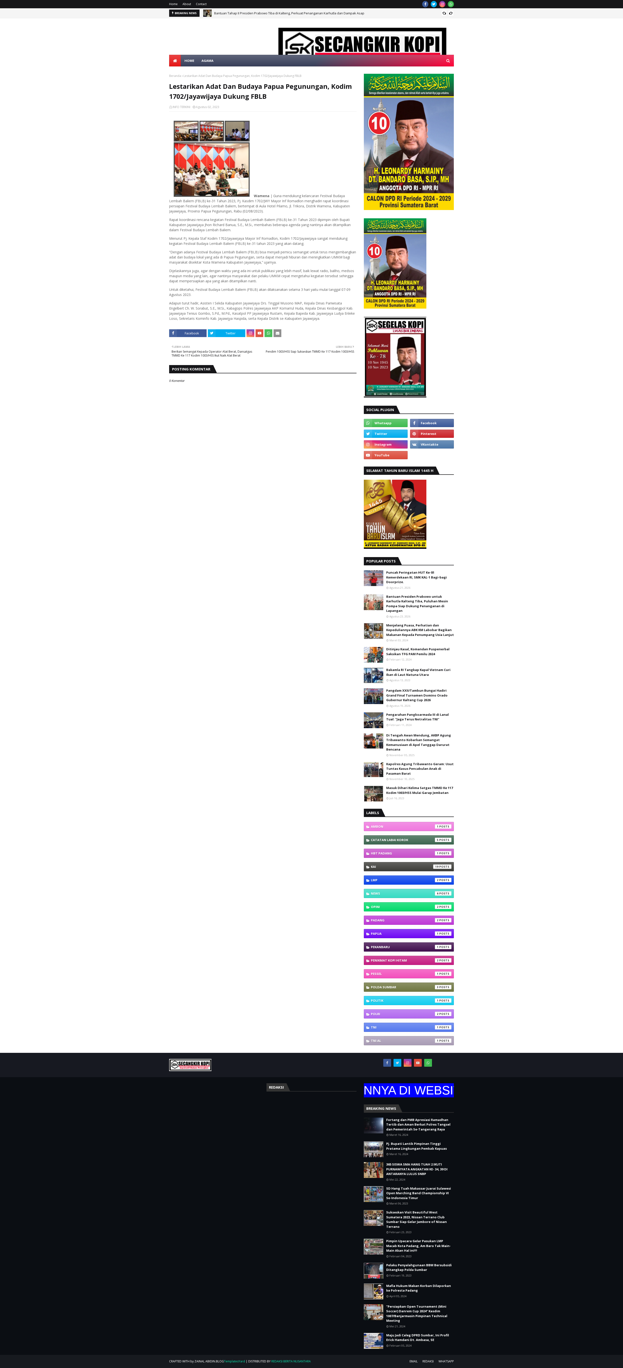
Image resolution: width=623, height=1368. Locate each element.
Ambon (405, 826)
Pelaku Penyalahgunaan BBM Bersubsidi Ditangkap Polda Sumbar (419, 1267)
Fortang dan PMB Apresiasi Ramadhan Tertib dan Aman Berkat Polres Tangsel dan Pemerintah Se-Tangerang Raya (418, 1124)
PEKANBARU (405, 947)
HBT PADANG (405, 853)
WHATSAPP (446, 1361)
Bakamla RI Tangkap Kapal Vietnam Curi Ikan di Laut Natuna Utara (418, 672)
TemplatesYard (234, 1361)
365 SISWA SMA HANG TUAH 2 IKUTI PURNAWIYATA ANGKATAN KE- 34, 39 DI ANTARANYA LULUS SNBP (417, 1169)
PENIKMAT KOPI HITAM (405, 960)
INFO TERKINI (181, 107)
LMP (405, 880)
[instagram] (442, 4)
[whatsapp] (451, 4)
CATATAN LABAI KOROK (405, 840)
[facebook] (425, 4)
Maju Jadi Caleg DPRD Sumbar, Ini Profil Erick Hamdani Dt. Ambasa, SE (417, 1337)
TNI (405, 1027)
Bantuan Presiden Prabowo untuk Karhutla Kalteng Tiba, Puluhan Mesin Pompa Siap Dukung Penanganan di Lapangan (302, 13)
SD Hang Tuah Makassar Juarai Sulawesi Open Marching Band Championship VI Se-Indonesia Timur (418, 1193)
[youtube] (386, 455)
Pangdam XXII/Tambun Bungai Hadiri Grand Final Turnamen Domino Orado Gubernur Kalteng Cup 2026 (417, 695)
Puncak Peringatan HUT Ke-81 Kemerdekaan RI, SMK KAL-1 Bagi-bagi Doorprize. (416, 577)
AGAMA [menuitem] (207, 60)
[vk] (432, 444)
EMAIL (414, 1361)
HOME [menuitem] (189, 60)
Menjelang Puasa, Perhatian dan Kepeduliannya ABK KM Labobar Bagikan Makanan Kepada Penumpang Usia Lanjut (420, 630)
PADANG (405, 920)
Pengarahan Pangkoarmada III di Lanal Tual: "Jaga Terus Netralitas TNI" (417, 717)
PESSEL (405, 974)
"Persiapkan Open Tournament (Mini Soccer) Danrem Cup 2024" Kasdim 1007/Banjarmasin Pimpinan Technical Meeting (416, 1313)
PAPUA (405, 933)
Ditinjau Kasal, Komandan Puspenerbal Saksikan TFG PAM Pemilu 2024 (417, 651)
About (187, 4)
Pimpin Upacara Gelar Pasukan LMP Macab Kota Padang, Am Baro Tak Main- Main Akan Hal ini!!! (418, 1246)
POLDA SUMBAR (405, 987)
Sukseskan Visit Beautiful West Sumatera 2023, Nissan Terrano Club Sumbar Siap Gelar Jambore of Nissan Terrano (416, 1219)
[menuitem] (175, 60)
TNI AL (405, 1040)
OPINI (405, 907)
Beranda (175, 76)
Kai (405, 866)
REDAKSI (428, 1361)
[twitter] (434, 4)
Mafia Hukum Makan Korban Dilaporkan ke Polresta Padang (418, 1288)
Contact (201, 4)
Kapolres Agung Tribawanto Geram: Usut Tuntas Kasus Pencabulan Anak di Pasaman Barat (420, 769)
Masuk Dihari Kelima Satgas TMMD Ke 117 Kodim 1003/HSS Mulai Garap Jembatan (419, 790)
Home (173, 4)
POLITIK (405, 1000)
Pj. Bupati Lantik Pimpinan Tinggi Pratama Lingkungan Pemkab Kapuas (416, 1146)
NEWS (405, 893)
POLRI (405, 1014)
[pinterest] (432, 434)
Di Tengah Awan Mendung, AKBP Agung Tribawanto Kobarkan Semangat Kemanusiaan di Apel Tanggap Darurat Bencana (418, 742)
